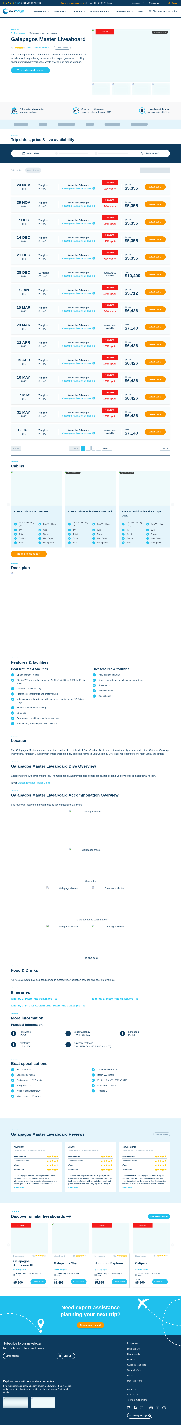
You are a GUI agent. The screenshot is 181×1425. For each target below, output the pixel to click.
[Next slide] (172, 504)
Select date (32, 153)
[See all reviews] (8, 3)
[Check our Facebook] (157, 1407)
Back (76, 448)
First (17, 448)
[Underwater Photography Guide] (43, 1402)
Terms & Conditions (137, 1400)
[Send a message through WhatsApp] (141, 1407)
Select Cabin (155, 187)
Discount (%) (151, 153)
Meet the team (134, 1381)
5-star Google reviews (28, 3)
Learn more (38, 1282)
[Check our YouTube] (164, 1408)
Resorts (78, 11)
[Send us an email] (128, 1407)
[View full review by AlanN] (90, 1167)
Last (164, 448)
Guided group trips (99, 11)
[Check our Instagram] (151, 1407)
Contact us (154, 3)
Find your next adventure (165, 11)
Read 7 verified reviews (38, 48)
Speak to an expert (28, 554)
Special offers (123, 11)
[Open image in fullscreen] (90, 824)
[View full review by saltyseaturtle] (144, 1167)
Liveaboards (60, 11)
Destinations (40, 11)
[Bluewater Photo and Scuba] (15, 1402)
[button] (78, 185)
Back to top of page (138, 1416)
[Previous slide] (8, 504)
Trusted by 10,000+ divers (86, 3)
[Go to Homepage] (13, 11)
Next (105, 448)
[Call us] (135, 1407)
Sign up (68, 1356)
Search (174, 3)
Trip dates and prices (30, 70)
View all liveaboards (159, 1216)
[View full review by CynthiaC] (36, 1167)
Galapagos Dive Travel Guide (33, 782)
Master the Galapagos (78, 185)
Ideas (141, 11)
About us (136, 3)
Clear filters (33, 170)
